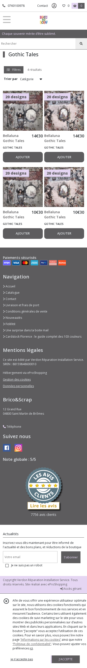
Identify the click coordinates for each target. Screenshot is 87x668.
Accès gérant (72, 589)
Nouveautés (13, 318)
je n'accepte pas (22, 659)
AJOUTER (23, 157)
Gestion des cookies (17, 379)
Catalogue (12, 293)
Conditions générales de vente (26, 311)
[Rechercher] (81, 43)
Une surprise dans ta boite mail (27, 330)
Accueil (10, 286)
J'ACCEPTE (65, 659)
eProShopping (57, 584)
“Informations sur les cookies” (40, 640)
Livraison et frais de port (22, 305)
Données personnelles (18, 386)
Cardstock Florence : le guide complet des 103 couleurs (43, 336)
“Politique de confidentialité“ (32, 644)
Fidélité (10, 324)
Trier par (11, 79)
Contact (42, 6)
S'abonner (71, 557)
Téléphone (13, 427)
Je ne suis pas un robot (26, 565)
